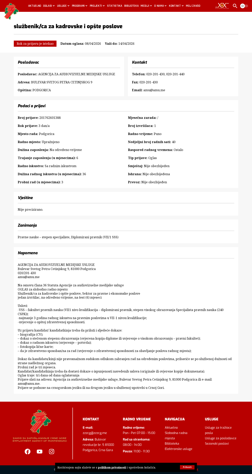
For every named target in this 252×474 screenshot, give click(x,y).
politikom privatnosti (112, 467)
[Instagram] (51, 451)
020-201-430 (155, 74)
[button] (187, 467)
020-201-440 (175, 74)
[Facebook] (27, 451)
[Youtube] (39, 451)
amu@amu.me (154, 90)
